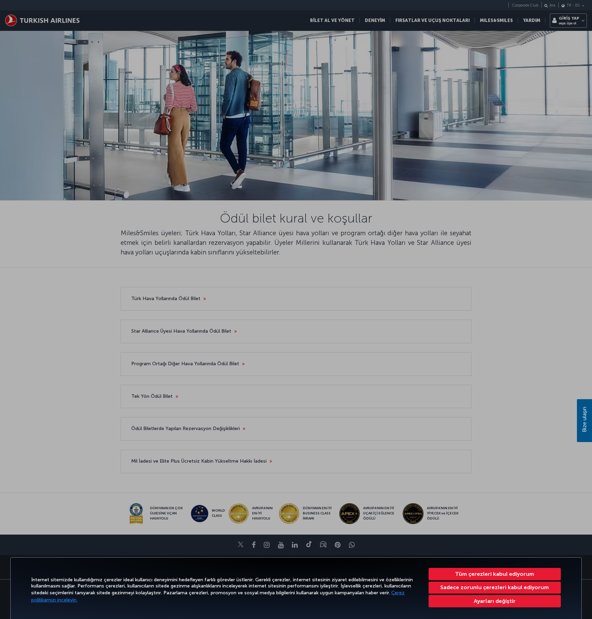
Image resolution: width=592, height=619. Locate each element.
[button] (495, 601)
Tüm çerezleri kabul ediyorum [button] (494, 574)
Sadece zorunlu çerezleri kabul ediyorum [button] (494, 587)
